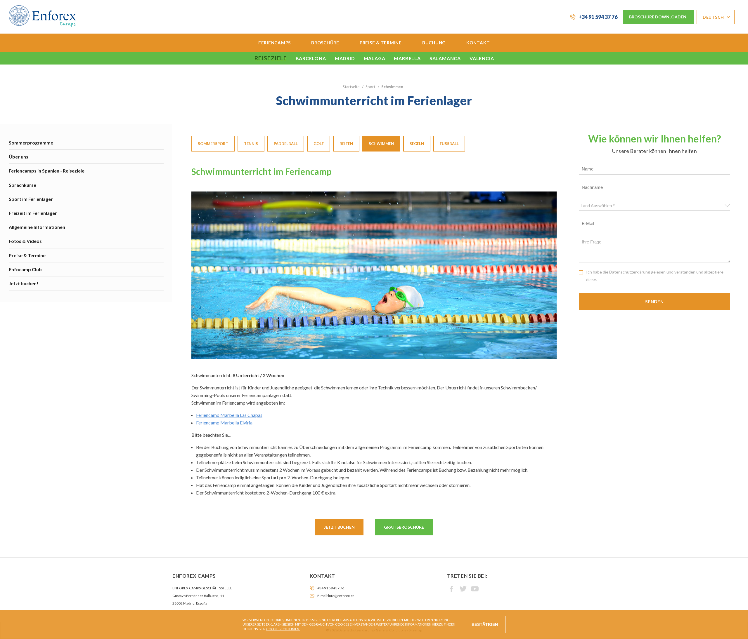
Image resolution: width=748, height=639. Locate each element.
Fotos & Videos (25, 241)
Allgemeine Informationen (37, 227)
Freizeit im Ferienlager (33, 213)
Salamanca (445, 58)
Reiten (346, 143)
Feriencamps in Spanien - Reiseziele (46, 170)
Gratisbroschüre (404, 527)
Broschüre (325, 42)
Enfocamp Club (25, 269)
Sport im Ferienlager (31, 199)
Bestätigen (485, 624)
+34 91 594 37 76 (598, 17)
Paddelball (286, 143)
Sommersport (213, 143)
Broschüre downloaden (657, 16)
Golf (319, 143)
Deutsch (713, 17)
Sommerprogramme (31, 142)
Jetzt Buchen (339, 527)
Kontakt (478, 42)
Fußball (449, 143)
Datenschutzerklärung (629, 271)
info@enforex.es (341, 595)
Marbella (407, 58)
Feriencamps (274, 42)
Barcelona (311, 58)
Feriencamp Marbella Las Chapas (229, 415)
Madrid (345, 58)
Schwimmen (381, 143)
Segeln (417, 143)
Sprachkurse (22, 185)
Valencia (482, 58)
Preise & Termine (381, 42)
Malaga (374, 58)
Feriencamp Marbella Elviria (224, 422)
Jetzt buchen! (23, 283)
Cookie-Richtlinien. (283, 629)
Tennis (251, 143)
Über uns (18, 156)
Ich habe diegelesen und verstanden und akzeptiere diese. (654, 275)
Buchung (434, 42)
